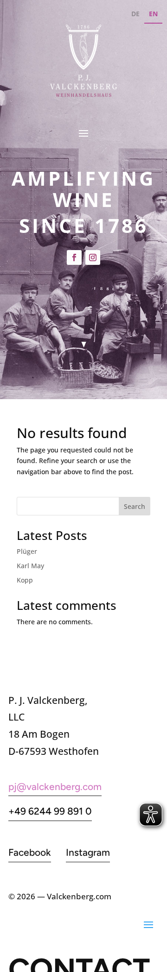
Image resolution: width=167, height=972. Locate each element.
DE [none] (135, 13)
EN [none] (153, 13)
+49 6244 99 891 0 (50, 811)
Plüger (27, 551)
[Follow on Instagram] (92, 257)
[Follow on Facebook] (74, 257)
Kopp (25, 580)
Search (134, 506)
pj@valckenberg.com (55, 786)
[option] (135, 15)
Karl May (30, 565)
